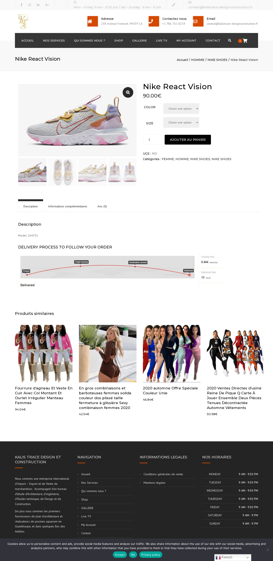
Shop (118, 40)
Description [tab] (30, 206)
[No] (268, 550)
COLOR (149, 107)
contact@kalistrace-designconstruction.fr (220, 7)
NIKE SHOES (217, 60)
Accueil (27, 40)
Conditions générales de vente (163, 474)
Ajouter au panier (188, 140)
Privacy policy (150, 554)
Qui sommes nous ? (89, 40)
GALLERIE (139, 40)
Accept (120, 554)
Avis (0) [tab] (102, 206)
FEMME (168, 159)
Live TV (161, 40)
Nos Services (54, 40)
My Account (186, 40)
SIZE (149, 123)
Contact (213, 40)
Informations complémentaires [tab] (67, 206)
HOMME (197, 60)
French (226, 557)
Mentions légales (155, 483)
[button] (128, 92)
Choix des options (45, 354)
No (133, 554)
